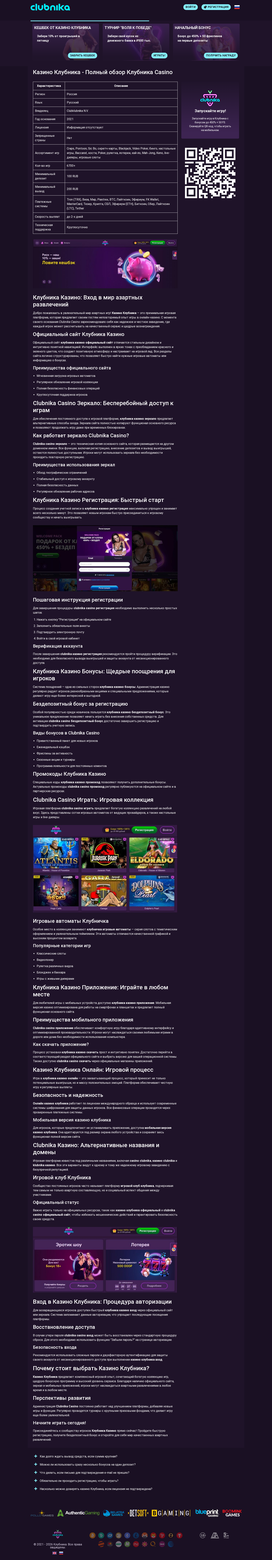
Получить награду (150, 55)
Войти (191, 7)
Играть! (89, 55)
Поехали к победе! (210, 123)
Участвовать (225, 55)
